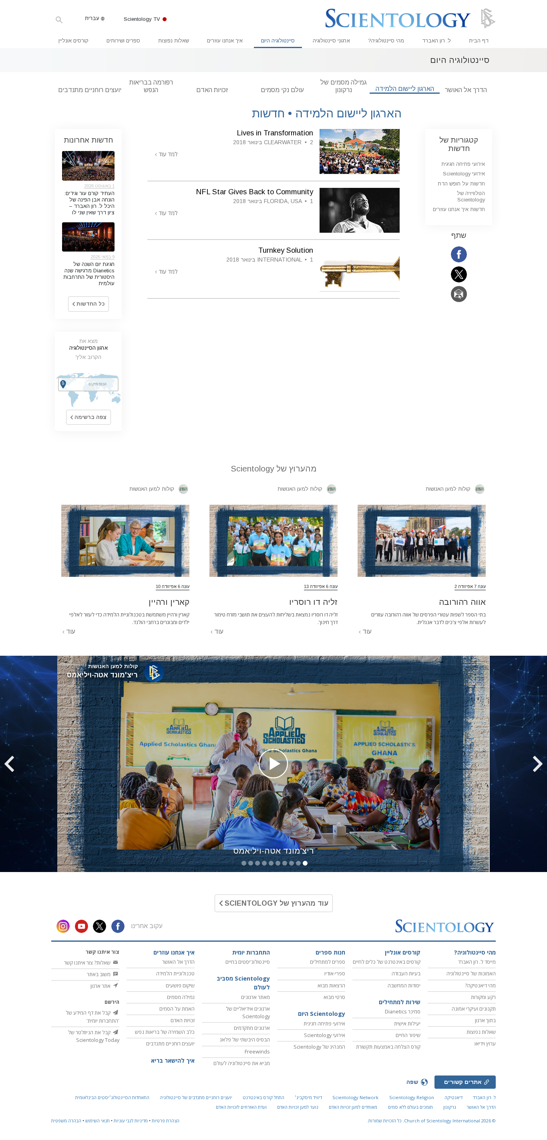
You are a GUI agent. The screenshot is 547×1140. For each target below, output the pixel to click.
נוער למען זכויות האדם (297, 1107)
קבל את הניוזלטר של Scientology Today (93, 1036)
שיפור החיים (408, 1035)
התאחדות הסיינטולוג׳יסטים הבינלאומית (112, 1097)
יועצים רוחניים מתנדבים (89, 90)
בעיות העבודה (406, 973)
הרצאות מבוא (331, 985)
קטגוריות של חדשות (458, 144)
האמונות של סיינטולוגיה (471, 973)
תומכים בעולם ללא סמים (410, 1107)
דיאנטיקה (453, 1097)
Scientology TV (142, 19)
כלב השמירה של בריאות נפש (165, 1031)
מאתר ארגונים (255, 997)
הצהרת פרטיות (165, 1121)
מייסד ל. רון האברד (477, 961)
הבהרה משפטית (66, 1121)
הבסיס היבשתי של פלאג (245, 1039)
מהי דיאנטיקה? (480, 985)
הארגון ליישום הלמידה (405, 88)
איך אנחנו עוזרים (225, 41)
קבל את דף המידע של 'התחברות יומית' (92, 1016)
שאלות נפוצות (173, 41)
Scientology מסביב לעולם (243, 983)
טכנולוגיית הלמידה (175, 973)
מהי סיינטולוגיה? (386, 41)
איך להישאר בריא (173, 1060)
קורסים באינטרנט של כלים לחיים (386, 961)
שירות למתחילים (399, 1002)
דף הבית (479, 41)
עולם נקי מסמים (282, 90)
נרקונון (449, 1107)
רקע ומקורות (483, 997)
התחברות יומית (251, 952)
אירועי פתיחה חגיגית (463, 164)
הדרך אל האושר (466, 90)
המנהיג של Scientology (319, 1046)
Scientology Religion (411, 1097)
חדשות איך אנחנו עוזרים (459, 209)
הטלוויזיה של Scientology (471, 196)
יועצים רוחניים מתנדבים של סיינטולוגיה (196, 1097)
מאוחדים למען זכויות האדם (353, 1107)
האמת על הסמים (177, 1008)
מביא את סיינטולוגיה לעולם (241, 1063)
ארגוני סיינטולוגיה (331, 41)
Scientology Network (355, 1097)
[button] (517, 764)
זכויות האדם (212, 90)
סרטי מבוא (334, 997)
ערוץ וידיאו (485, 1043)
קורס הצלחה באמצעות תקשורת (388, 1046)
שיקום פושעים (180, 985)
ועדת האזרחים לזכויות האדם (241, 1107)
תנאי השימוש (97, 1121)
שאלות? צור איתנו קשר (88, 962)
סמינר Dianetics (402, 1011)
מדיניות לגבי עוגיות (131, 1121)
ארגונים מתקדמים (252, 1027)
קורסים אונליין (73, 41)
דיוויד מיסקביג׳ (308, 1097)
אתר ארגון (101, 985)
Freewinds (257, 1051)
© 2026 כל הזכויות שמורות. (431, 1121)
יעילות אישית (407, 1023)
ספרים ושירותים (123, 41)
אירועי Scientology (464, 174)
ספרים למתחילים (327, 961)
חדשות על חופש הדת (461, 184)
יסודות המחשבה (404, 985)
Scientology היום (321, 1013)
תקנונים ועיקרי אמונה (474, 1008)
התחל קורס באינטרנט (263, 1097)
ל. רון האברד (436, 41)
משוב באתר (99, 974)
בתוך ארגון (485, 1020)
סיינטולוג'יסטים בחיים (247, 961)
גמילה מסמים (181, 997)
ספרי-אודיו (334, 973)
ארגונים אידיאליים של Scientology (248, 1012)
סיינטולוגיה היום (278, 41)
